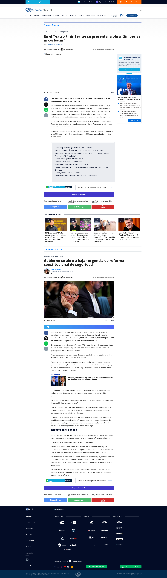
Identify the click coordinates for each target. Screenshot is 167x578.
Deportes (64, 15)
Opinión (81, 15)
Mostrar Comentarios (79, 194)
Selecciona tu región (35, 2)
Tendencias (73, 15)
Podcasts (28, 15)
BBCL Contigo (101, 15)
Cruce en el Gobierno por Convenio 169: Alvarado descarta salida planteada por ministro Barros (90, 378)
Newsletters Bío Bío (86, 2)
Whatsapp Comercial (98, 566)
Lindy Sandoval (56, 269)
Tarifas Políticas (31, 566)
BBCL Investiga (90, 15)
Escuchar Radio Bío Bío (130, 2)
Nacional (37, 15)
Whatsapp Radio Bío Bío (132, 567)
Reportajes (29, 553)
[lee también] (59, 381)
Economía (56, 15)
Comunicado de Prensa (54, 45)
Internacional (46, 15)
